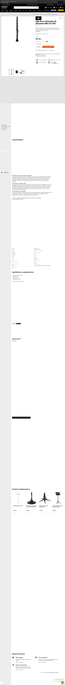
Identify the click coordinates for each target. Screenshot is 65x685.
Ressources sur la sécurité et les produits (21, 417)
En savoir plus (38, 31)
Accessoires (39, 10)
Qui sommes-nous (50, 4)
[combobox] (26, 7)
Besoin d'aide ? (6, 172)
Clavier (16, 11)
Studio (20, 10)
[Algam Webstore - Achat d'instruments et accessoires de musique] (4, 7)
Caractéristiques (3, 124)
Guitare (2, 11)
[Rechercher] (37, 7)
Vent (34, 11)
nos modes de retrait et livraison (52, 672)
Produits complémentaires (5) (5, 126)
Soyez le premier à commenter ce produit (42, 33)
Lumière (30, 10)
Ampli (7, 11)
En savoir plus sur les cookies (4, 2)
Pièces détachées (46, 10)
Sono (26, 10)
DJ (23, 10)
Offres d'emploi (60, 4)
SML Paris (32, 198)
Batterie (11, 11)
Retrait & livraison (4, 128)
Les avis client (3, 129)
